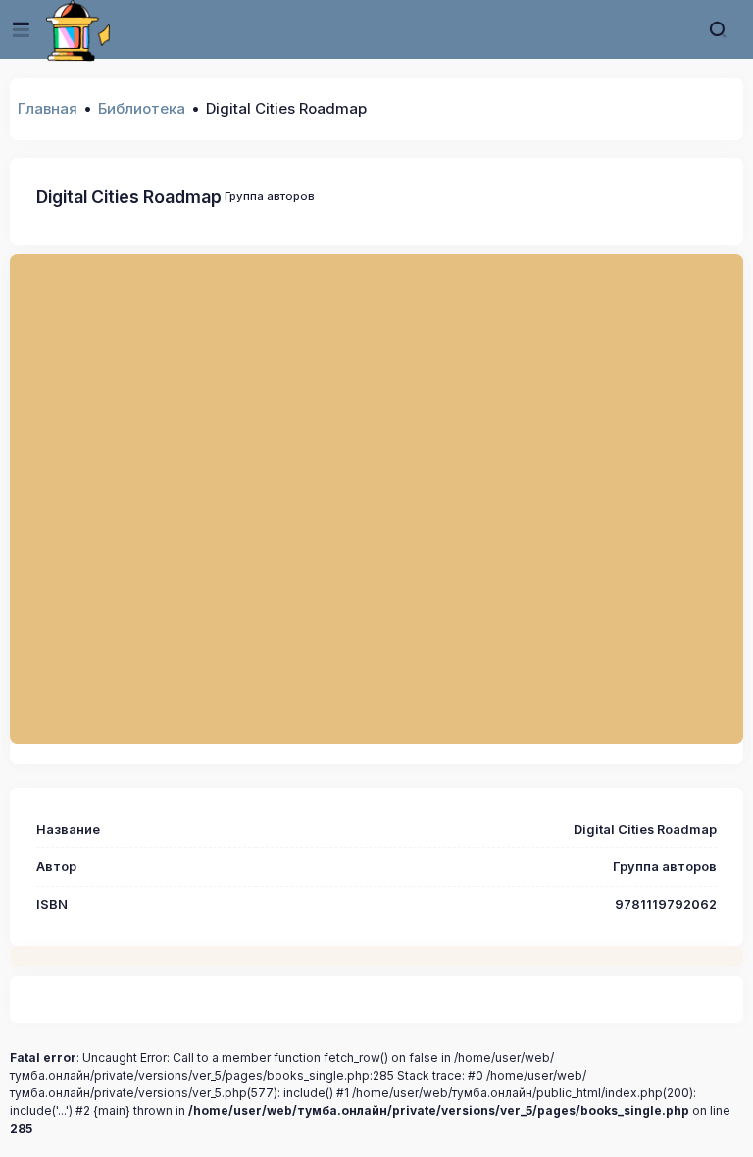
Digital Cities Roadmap (129, 196)
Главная (47, 108)
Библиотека (141, 108)
